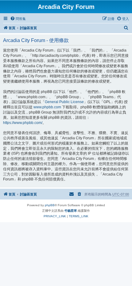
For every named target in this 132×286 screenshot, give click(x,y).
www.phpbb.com (47, 107)
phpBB (50, 205)
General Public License (64, 102)
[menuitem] (18, 18)
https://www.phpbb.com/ (22, 123)
